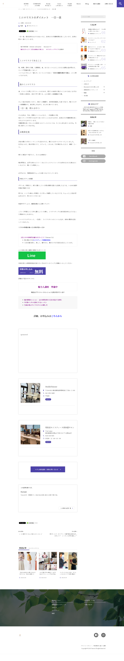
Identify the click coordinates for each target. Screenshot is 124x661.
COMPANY (37, 4)
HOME (26, 4)
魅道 (21, 26)
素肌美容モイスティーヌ (95, 33)
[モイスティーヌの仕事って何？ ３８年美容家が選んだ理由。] (84, 66)
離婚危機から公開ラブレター (40, 204)
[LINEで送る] (30, 31)
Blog (87, 4)
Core (59, 4)
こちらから (56, 316)
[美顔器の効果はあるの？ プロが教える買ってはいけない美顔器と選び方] (84, 31)
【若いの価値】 (92, 140)
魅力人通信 (96, 4)
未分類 (86, 96)
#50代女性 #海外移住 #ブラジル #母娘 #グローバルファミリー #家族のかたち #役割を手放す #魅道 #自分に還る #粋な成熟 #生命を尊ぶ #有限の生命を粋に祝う (93, 109)
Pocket (36, 31)
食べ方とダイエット (32, 26)
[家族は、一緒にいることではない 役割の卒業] (84, 124)
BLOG (56, 600)
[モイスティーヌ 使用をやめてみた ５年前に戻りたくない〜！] (84, 58)
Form (48, 4)
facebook (93, 156)
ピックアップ (93, 42)
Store (79, 4)
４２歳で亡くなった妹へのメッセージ (31, 534)
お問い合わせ (109, 4)
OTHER (89, 600)
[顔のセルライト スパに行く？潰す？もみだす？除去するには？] (84, 49)
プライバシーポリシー (86, 645)
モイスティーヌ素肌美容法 (41, 240)
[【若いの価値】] (84, 141)
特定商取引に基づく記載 (100, 645)
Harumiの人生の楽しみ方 (91, 87)
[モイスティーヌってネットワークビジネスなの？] (84, 40)
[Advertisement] (48, 353)
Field (69, 4)
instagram (93, 161)
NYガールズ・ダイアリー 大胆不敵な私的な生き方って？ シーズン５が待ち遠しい (63, 535)
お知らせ (86, 84)
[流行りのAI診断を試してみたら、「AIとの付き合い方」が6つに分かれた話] (84, 132)
